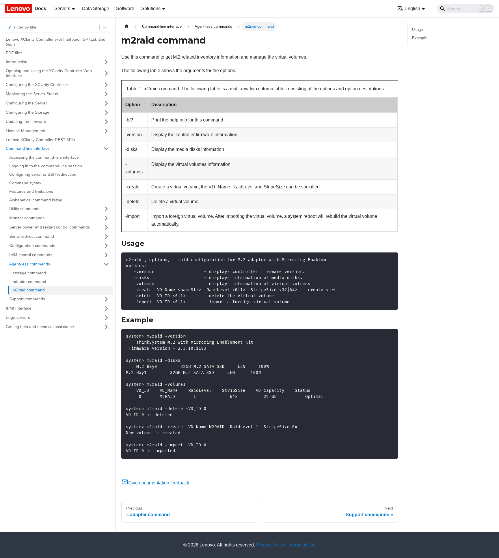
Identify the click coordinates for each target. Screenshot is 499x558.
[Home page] (126, 26)
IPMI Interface (18, 308)
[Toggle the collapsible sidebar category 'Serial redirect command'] (106, 236)
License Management (25, 130)
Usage (417, 29)
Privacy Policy (270, 544)
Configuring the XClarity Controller (37, 84)
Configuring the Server (26, 103)
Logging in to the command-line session (45, 166)
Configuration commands (32, 245)
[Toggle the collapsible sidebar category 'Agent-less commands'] (106, 264)
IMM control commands (30, 254)
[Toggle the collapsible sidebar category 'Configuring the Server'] (106, 103)
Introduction (16, 61)
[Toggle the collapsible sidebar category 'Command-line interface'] (106, 148)
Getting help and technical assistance (40, 326)
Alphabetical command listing (35, 200)
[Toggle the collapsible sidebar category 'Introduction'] (106, 62)
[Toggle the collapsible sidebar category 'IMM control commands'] (106, 255)
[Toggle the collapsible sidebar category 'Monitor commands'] (106, 218)
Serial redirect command (31, 236)
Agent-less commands (29, 264)
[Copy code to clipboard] (391, 259)
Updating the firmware (26, 121)
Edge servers (18, 317)
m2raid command (29, 290)
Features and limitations (31, 191)
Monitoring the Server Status (32, 93)
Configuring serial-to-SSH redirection (42, 174)
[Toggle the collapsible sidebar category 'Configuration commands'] (106, 245)
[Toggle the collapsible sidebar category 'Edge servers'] (106, 317)
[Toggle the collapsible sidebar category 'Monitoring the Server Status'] (106, 94)
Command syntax (25, 183)
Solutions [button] (151, 8)
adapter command (29, 281)
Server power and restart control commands (49, 227)
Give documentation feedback (158, 482)
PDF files (14, 52)
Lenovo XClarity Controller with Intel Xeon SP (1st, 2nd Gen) (55, 42)
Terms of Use (302, 544)
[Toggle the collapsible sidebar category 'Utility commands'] (106, 209)
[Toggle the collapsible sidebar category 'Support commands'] (106, 299)
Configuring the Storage (27, 112)
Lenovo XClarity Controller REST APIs (40, 139)
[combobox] (14, 27)
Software (125, 8)
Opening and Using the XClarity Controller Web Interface (49, 73)
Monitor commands (26, 218)
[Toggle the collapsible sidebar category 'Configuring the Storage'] (106, 112)
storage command (29, 273)
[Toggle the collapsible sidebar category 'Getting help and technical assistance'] (106, 327)
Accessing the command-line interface (44, 157)
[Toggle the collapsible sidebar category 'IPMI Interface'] (106, 308)
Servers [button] (62, 8)
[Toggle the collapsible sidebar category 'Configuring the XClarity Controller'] (106, 84)
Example (419, 38)
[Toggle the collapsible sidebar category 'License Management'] (106, 131)
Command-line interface (28, 148)
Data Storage (95, 8)
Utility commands (24, 208)
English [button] (412, 8)
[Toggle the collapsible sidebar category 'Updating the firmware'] (106, 121)
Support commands (27, 299)
